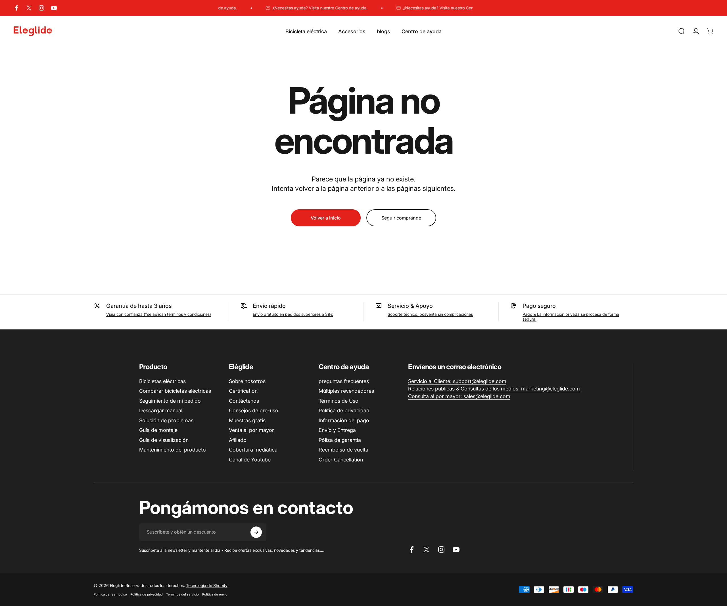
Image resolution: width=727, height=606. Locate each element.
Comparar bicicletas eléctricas (175, 391)
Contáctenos (244, 401)
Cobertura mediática (253, 450)
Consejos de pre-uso (253, 410)
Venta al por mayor (251, 430)
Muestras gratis (247, 420)
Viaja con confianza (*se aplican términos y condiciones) (158, 314)
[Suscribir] (256, 532)
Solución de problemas (166, 420)
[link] (457, 381)
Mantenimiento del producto (172, 450)
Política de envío (214, 594)
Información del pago (344, 420)
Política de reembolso (110, 594)
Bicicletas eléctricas (162, 381)
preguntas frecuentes (344, 381)
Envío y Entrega (337, 430)
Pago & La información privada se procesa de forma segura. (571, 316)
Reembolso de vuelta (343, 450)
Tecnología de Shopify (206, 585)
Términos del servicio (182, 594)
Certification (243, 391)
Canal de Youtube (250, 460)
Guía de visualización (164, 440)
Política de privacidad (344, 410)
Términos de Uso (338, 401)
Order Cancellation (341, 460)
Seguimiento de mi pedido (170, 401)
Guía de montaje (158, 430)
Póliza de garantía (340, 440)
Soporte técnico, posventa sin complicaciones (430, 314)
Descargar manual (160, 410)
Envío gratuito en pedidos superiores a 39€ (293, 314)
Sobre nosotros (247, 381)
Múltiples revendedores (346, 391)
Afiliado (237, 440)
